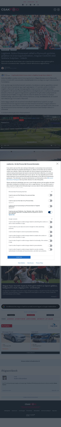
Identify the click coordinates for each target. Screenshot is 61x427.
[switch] (50, 195)
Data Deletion (21, 263)
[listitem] (30, 191)
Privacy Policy (39, 263)
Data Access (30, 263)
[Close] (57, 164)
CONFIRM (19, 257)
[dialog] (30, 213)
